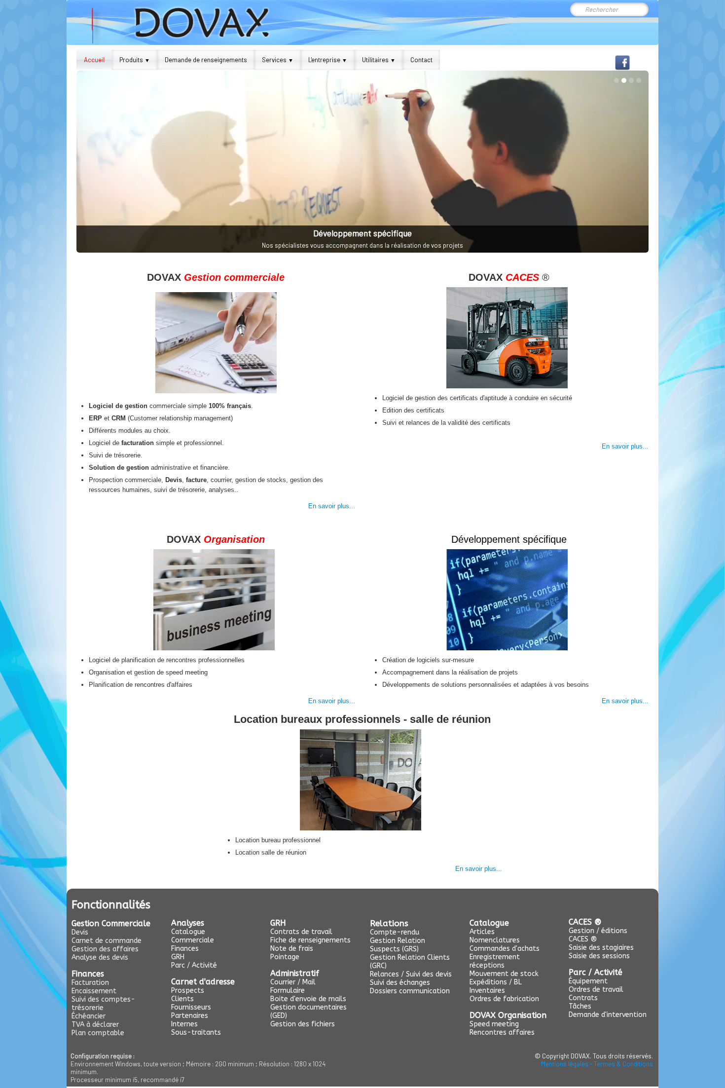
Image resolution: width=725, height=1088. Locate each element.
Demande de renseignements (206, 60)
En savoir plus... (331, 506)
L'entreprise (327, 60)
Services (277, 60)
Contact (421, 60)
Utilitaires (379, 60)
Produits (134, 60)
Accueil (94, 60)
